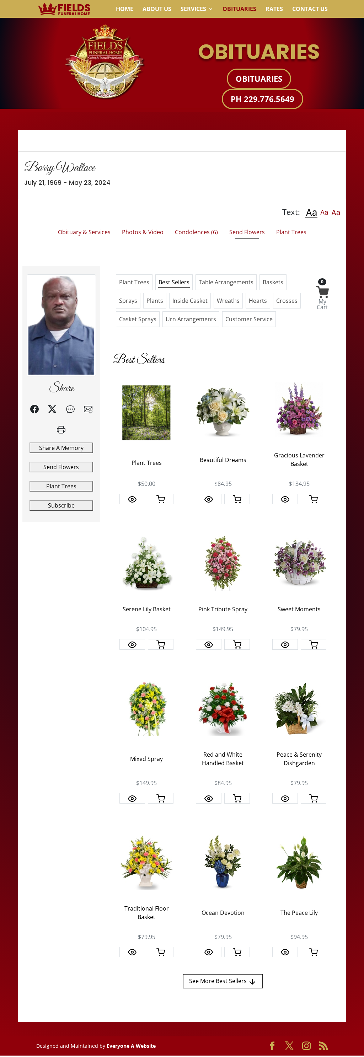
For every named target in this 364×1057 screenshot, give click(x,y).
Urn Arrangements (191, 319)
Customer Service (249, 319)
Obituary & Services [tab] (84, 232)
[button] (311, 212)
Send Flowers (61, 467)
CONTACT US (310, 9)
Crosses (287, 301)
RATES (274, 9)
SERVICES (193, 9)
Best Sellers (174, 282)
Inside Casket (190, 301)
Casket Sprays (137, 319)
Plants (154, 301)
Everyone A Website (131, 1045)
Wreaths (228, 301)
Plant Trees (61, 486)
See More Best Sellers (218, 981)
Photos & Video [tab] (143, 232)
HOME (124, 9)
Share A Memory (61, 448)
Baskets (273, 282)
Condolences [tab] (196, 232)
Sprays (128, 301)
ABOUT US (157, 9)
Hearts (258, 301)
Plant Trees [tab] (291, 232)
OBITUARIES (239, 9)
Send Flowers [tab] (247, 232)
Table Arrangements (226, 282)
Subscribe (61, 505)
